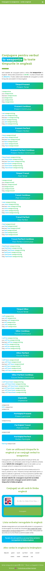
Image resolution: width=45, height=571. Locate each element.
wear (18, 556)
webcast (25, 556)
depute (6, 553)
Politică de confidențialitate (27, 568)
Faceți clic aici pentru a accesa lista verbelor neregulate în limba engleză (22, 539)
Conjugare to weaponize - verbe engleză (16, 2)
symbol (24, 553)
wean (12, 556)
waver (37, 553)
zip (32, 556)
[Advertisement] (22, 27)
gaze (12, 553)
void (31, 553)
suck (18, 553)
